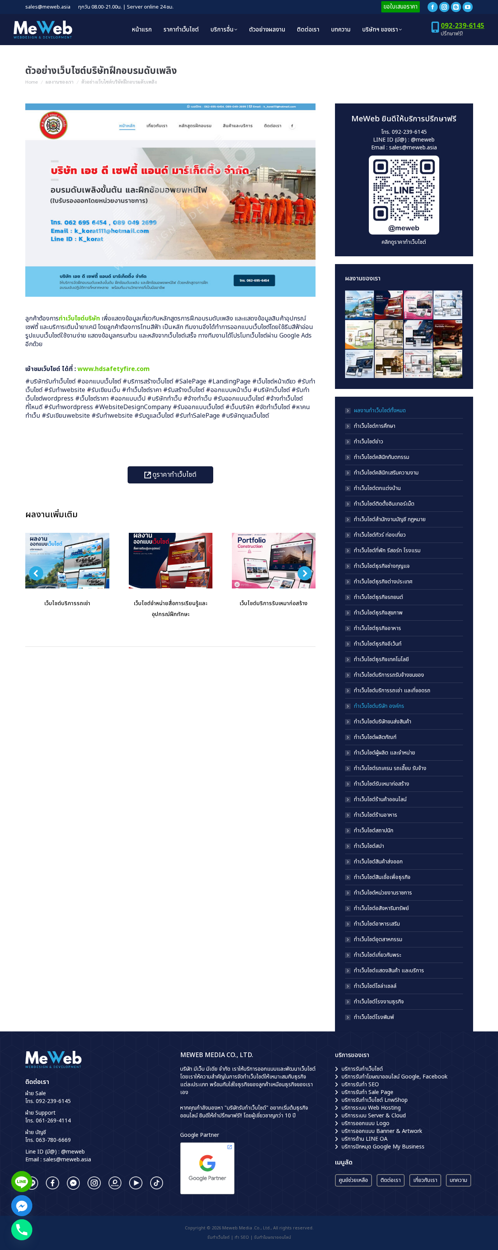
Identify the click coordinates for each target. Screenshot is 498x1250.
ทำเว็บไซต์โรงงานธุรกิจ (379, 1002)
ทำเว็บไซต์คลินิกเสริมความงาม (386, 473)
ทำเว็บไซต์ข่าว (368, 442)
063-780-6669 (53, 1140)
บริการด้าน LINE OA (365, 1139)
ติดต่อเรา (391, 1180)
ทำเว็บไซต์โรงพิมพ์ (374, 1017)
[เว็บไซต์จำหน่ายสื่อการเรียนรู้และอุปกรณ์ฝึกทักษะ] (389, 305)
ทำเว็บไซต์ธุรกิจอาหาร (377, 628)
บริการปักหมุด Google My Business (383, 1147)
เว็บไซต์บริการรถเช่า (67, 603)
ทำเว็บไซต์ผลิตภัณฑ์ (375, 737)
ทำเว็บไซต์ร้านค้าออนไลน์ (380, 800)
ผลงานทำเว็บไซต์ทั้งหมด (380, 411)
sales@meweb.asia (413, 148)
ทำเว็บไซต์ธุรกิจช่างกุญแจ (382, 566)
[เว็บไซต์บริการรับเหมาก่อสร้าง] (418, 305)
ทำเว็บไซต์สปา (369, 846)
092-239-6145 (462, 26)
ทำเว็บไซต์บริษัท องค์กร (379, 706)
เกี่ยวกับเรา (425, 1180)
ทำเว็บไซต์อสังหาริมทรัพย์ (381, 908)
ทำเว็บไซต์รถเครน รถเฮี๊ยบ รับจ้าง (390, 768)
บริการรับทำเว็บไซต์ (362, 1069)
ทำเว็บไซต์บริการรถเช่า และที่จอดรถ (392, 691)
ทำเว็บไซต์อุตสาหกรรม (378, 940)
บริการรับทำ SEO (360, 1084)
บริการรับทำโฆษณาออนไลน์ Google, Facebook (394, 1077)
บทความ (458, 1180)
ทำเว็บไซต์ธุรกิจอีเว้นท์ (378, 644)
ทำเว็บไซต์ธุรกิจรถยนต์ (378, 597)
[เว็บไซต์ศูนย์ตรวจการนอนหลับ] (360, 364)
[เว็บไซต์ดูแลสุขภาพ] (448, 305)
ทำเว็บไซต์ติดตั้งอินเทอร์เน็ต (384, 504)
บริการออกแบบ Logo (365, 1123)
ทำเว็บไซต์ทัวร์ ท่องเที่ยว (380, 535)
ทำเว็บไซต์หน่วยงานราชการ (383, 893)
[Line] (21, 1181)
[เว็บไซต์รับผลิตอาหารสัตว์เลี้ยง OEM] (360, 335)
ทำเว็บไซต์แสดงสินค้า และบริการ (389, 971)
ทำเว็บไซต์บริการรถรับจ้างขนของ (389, 675)
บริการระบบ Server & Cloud (374, 1116)
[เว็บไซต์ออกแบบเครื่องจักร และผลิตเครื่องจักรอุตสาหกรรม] (418, 335)
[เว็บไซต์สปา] (448, 335)
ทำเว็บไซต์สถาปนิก (373, 831)
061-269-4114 (53, 1121)
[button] (36, 573)
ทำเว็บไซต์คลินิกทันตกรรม (381, 457)
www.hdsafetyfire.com (113, 369)
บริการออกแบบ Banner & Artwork (382, 1131)
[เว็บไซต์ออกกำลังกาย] (389, 335)
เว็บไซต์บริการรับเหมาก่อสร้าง (273, 603)
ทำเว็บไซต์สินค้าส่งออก (378, 862)
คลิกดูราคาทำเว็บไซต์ (404, 242)
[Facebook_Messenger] (21, 1205)
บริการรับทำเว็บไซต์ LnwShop (375, 1100)
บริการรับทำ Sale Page (367, 1092)
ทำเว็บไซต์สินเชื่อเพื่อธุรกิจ (382, 877)
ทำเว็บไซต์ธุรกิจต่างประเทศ (383, 582)
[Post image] (67, 560)
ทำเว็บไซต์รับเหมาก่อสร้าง (381, 784)
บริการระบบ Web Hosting (371, 1108)
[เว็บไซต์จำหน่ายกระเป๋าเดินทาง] (418, 364)
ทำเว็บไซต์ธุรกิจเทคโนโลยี (381, 660)
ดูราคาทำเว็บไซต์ (173, 475)
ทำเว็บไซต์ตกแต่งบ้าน (377, 488)
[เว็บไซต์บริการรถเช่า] (360, 305)
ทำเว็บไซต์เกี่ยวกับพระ (377, 955)
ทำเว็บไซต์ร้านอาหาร (375, 815)
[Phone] (21, 1229)
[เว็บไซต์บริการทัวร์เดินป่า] (448, 364)
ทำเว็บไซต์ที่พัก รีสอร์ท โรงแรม (387, 551)
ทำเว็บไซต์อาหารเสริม (377, 924)
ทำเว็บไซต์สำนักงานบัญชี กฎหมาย (390, 519)
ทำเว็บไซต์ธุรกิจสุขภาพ (378, 613)
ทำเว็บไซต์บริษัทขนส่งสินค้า (382, 722)
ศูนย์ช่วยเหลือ (353, 1180)
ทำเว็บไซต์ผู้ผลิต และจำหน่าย (384, 753)
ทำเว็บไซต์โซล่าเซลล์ (375, 986)
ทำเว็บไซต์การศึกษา (374, 426)
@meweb (423, 140)
